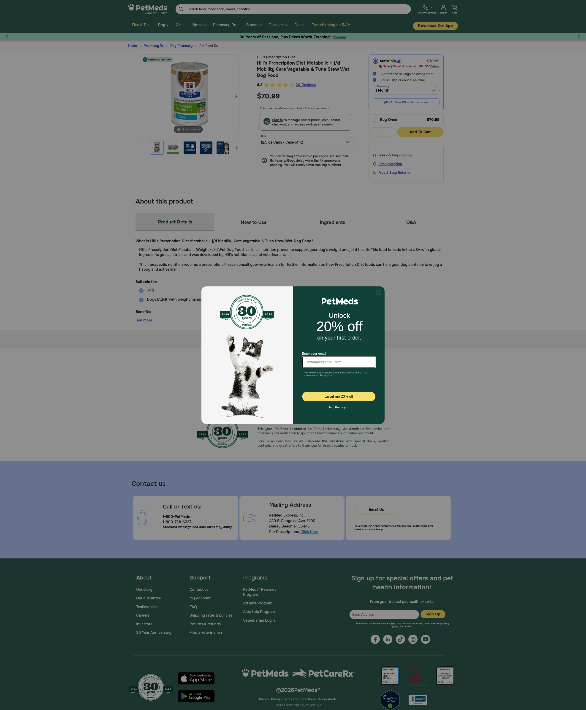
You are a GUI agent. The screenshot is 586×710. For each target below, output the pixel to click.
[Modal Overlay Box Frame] (293, 355)
